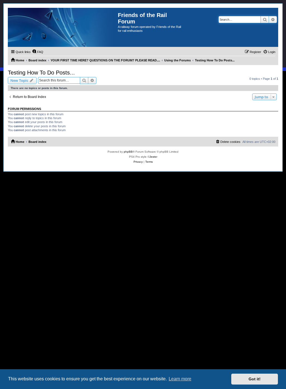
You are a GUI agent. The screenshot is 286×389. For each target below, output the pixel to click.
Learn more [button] (180, 378)
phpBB (128, 151)
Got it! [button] (255, 379)
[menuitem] (37, 52)
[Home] (63, 27)
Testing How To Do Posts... (41, 72)
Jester (153, 156)
